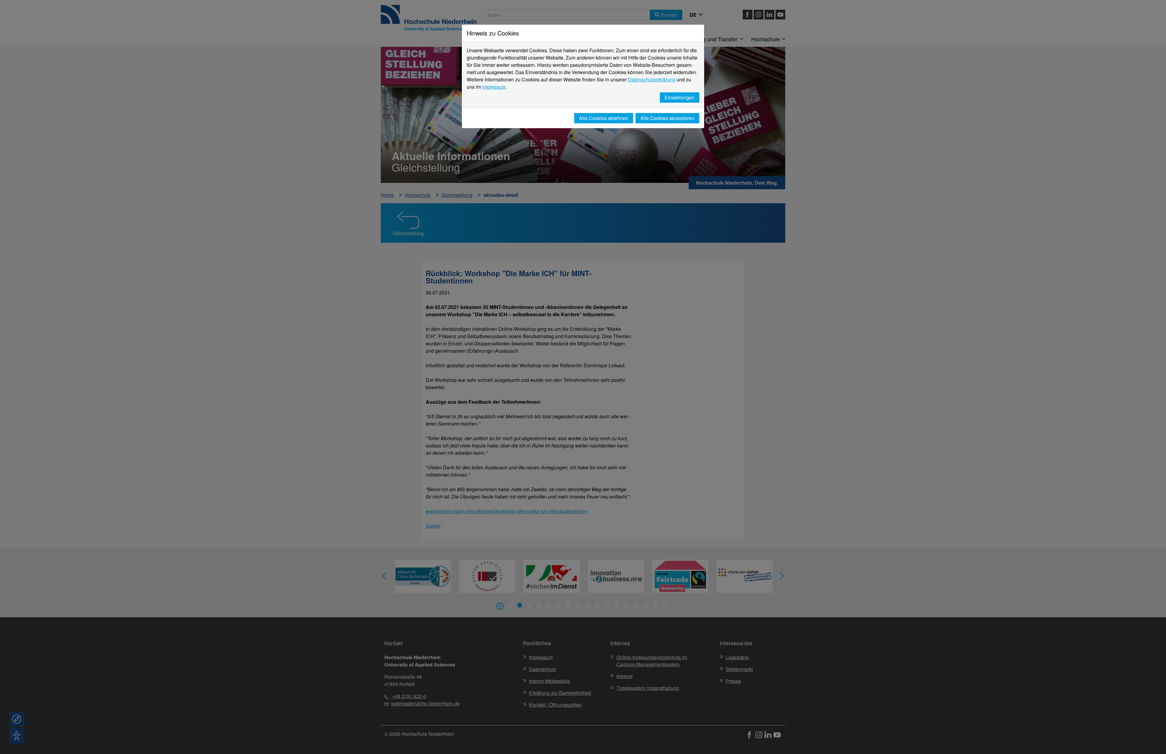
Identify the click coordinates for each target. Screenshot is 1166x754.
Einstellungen (679, 97)
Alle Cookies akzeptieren (667, 118)
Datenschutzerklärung (651, 79)
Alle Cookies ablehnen (603, 118)
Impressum (494, 86)
